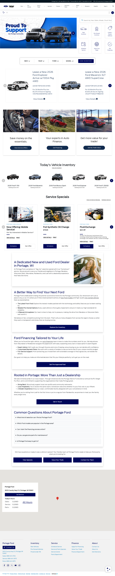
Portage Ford (6, 573)
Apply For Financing (78, 546)
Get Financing (57, 148)
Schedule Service (106, 200)
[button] (57, 498)
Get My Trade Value (94, 148)
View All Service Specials (93, 200)
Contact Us (10, 547)
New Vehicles (35, 546)
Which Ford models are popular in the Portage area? (35, 423)
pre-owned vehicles (92, 298)
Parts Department (56, 554)
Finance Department (78, 552)
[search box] (96, 20)
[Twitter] (12, 565)
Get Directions (96, 552)
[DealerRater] (19, 565)
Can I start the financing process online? (31, 429)
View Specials (28, 460)
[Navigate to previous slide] (1, 33)
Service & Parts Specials (58, 549)
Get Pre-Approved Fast (57, 364)
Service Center (55, 552)
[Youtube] (15, 565)
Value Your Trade (57, 460)
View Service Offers (20, 148)
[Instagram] (8, 565)
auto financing (48, 341)
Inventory (35, 543)
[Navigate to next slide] (75, 33)
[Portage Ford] (11, 6)
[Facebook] (4, 565)
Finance (75, 543)
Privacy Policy (13, 573)
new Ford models (67, 298)
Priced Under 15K (36, 552)
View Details (38, 99)
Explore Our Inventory (57, 327)
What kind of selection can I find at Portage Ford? (34, 417)
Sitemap (28, 573)
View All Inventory (57, 168)
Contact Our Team (87, 460)
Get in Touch (57, 402)
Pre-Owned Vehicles (37, 549)
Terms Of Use (21, 573)
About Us (95, 549)
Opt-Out (48, 573)
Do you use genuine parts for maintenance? (32, 435)
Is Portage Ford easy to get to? (28, 441)
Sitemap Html (34, 573)
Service (54, 543)
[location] (94, 1)
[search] (113, 6)
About (95, 543)
